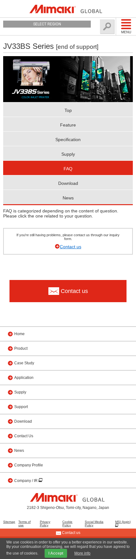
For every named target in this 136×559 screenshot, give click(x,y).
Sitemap (9, 521)
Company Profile (28, 465)
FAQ (68, 168)
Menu (126, 32)
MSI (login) (123, 521)
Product (21, 348)
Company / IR (26, 480)
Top (68, 110)
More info (82, 553)
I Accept (55, 553)
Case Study (24, 363)
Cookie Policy (67, 523)
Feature (68, 124)
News (68, 197)
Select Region (47, 24)
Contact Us (23, 436)
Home (19, 334)
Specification (68, 139)
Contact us (70, 246)
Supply (68, 154)
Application (24, 377)
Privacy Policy (45, 523)
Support (21, 407)
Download (68, 183)
